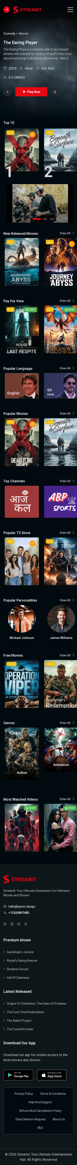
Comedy (9, 33)
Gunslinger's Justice (20, 952)
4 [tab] (52, 219)
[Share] (55, 92)
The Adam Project (19, 1020)
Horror (24, 33)
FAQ (40, 1128)
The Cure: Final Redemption (25, 1012)
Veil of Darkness (18, 977)
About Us (59, 1119)
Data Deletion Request (31, 1119)
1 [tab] (29, 219)
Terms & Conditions (53, 1093)
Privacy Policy (24, 1093)
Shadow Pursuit (17, 969)
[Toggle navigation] (70, 9)
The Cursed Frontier (20, 1029)
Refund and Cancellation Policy (40, 1110)
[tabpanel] (40, 203)
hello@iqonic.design (22, 906)
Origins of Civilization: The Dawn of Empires (36, 1003)
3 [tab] (44, 219)
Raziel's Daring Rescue (22, 960)
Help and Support (40, 1102)
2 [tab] (36, 219)
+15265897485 (19, 912)
